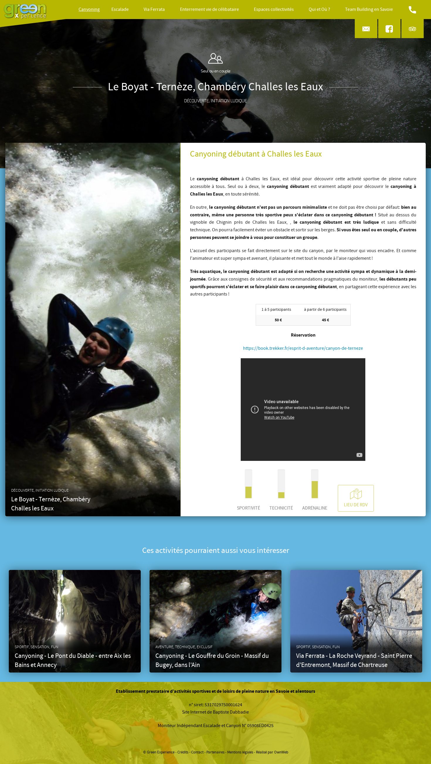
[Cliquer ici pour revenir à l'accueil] (25, 9)
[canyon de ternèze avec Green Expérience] (303, 459)
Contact (197, 752)
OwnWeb (281, 752)
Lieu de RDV (356, 505)
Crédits (182, 752)
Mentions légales (240, 752)
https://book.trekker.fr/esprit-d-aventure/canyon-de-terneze (303, 348)
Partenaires (215, 752)
